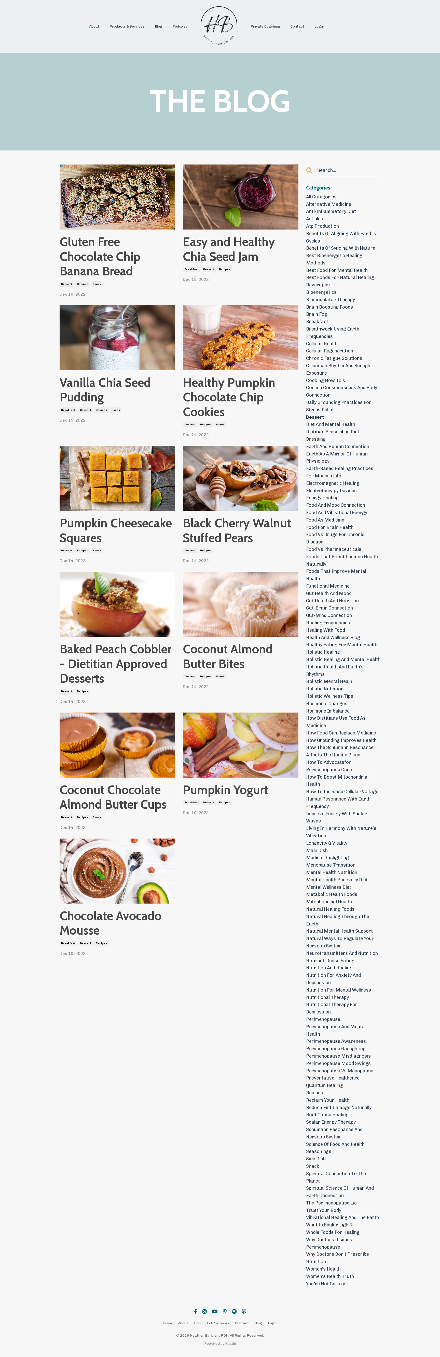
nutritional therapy (327, 997)
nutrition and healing (329, 968)
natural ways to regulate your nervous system (340, 942)
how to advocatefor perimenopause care (329, 765)
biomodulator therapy (330, 299)
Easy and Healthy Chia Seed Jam (229, 249)
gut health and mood (329, 593)
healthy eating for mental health (341, 645)
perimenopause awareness (336, 1041)
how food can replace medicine (341, 733)
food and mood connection (335, 505)
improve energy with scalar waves (336, 817)
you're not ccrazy (325, 1284)
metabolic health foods (331, 894)
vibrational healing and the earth (342, 1217)
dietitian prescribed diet (332, 432)
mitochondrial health (329, 902)
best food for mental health (337, 270)
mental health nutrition (331, 872)
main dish (317, 850)
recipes (82, 284)
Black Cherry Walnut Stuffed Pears (237, 530)
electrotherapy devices (331, 490)
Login (319, 26)
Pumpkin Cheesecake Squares (116, 530)
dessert (66, 284)
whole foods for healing (333, 1232)
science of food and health (335, 1144)
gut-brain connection (329, 608)
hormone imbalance (328, 711)
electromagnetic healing (332, 483)
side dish (316, 1159)
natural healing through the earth (337, 920)
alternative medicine (328, 204)
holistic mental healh (329, 681)
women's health (323, 1269)
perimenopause (323, 1019)
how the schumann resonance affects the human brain (340, 751)
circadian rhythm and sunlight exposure (339, 369)
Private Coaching (265, 26)
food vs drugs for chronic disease (335, 538)
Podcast (179, 26)
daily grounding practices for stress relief (338, 406)
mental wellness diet (328, 887)
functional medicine (328, 586)
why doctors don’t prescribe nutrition (337, 1257)
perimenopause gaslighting (336, 1048)
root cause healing (327, 1115)
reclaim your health (327, 1100)
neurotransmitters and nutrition (342, 953)
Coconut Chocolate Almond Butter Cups (113, 797)
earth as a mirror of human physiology (337, 457)
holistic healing (323, 652)
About (94, 26)
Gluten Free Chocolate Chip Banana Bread (100, 256)
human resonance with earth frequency (338, 802)
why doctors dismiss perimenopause (329, 1243)
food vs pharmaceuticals (333, 549)
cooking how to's (325, 380)
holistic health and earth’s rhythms (335, 670)
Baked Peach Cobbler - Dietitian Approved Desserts (115, 664)
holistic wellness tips (329, 696)
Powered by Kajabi (220, 1343)
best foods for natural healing (340, 277)
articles (314, 219)
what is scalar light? (329, 1225)
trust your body (323, 1210)
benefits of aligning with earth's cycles (341, 237)
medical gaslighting (327, 857)
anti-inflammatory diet (331, 211)
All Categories (321, 197)
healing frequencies (328, 623)
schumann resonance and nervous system (334, 1133)
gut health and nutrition (332, 601)
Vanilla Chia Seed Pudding (105, 390)
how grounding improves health (341, 740)
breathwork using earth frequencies (332, 332)
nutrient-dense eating (330, 960)
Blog (158, 26)
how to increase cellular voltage (342, 791)
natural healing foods (330, 909)
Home (167, 1323)
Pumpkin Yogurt (225, 790)
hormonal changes (326, 703)
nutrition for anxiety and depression (333, 978)
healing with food (325, 630)
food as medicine (325, 520)
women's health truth (330, 1276)
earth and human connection (337, 446)
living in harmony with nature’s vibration (341, 832)
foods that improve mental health (336, 574)
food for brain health (329, 527)
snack (97, 284)
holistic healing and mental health (343, 659)
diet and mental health (330, 424)
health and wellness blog (333, 637)
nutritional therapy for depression (332, 1008)
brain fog (316, 314)
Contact (297, 26)
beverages (318, 285)
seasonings (318, 1151)
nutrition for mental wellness (338, 990)
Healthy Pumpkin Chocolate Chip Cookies (229, 397)
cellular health (322, 344)
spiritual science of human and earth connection (340, 1191)
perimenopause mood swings (338, 1063)
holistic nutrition (324, 689)
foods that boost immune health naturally (342, 560)
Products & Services (127, 26)
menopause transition (330, 865)
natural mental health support (339, 931)
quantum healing (324, 1085)
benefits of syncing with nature (340, 248)
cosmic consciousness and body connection (341, 391)
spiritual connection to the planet (336, 1177)
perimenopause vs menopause (339, 1071)
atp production (322, 226)
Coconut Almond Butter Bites (228, 656)
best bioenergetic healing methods (334, 259)
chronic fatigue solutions (334, 358)
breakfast (191, 269)
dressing (316, 439)
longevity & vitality (326, 843)
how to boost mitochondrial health (337, 780)
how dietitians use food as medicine (336, 721)
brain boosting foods (329, 307)
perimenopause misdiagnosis (338, 1056)
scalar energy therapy (331, 1122)
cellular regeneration (329, 351)
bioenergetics (321, 292)
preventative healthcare (333, 1078)
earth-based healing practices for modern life (339, 472)
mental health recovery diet (337, 880)
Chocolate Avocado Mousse (110, 923)
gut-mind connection (329, 615)
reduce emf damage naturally (339, 1107)
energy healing (322, 498)
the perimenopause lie (331, 1203)
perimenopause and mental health (336, 1030)
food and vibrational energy (336, 512)
